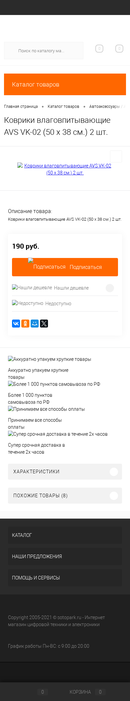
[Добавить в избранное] (116, 156)
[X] (44, 324)
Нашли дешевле (71, 288)
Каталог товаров (35, 84)
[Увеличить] (65, 169)
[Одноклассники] (25, 324)
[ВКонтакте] (16, 324)
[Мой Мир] (35, 324)
